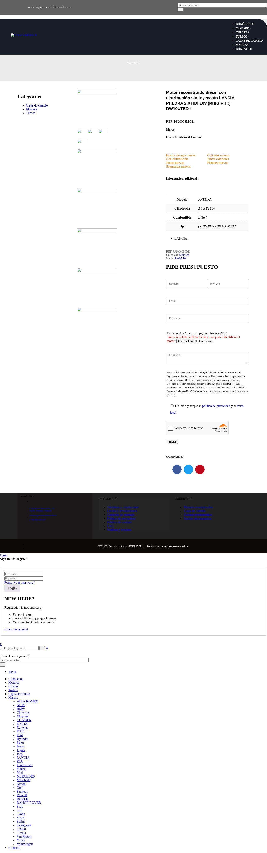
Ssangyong (24, 825)
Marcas (13, 697)
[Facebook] (8, 7)
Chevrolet (23, 712)
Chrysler (22, 716)
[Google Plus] (27, 548)
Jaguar (21, 750)
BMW (21, 709)
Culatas (13, 686)
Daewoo (22, 727)
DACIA (22, 724)
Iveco (20, 746)
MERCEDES (26, 776)
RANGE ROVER (29, 802)
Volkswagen (25, 844)
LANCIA (180, 258)
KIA (20, 761)
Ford (20, 735)
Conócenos (15, 679)
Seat (19, 810)
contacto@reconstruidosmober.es (49, 7)
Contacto (14, 847)
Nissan (21, 784)
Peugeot (22, 791)
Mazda (21, 769)
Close (4, 555)
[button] (177, 469)
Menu (12, 671)
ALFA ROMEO (27, 701)
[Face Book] (27, 544)
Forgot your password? (19, 582)
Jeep (20, 754)
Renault (22, 795)
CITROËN (24, 720)
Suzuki (21, 829)
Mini (20, 772)
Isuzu (20, 742)
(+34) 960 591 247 (37, 520)
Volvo (21, 840)
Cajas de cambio (37, 105)
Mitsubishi (23, 780)
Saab (20, 806)
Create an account (16, 629)
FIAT (20, 731)
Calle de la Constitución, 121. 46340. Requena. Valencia (42, 509)
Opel (20, 787)
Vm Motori (24, 836)
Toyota (21, 832)
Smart (20, 817)
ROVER (22, 799)
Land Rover (25, 765)
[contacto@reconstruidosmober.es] (21, 5)
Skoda (21, 814)
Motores (31, 109)
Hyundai (22, 739)
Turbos (30, 113)
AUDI (21, 705)
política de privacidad (216, 406)
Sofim (21, 821)
